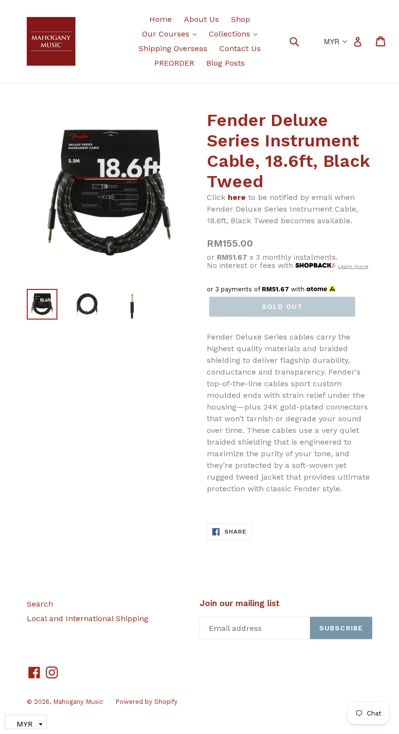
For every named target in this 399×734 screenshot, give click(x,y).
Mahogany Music (78, 701)
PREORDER (174, 63)
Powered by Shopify (146, 701)
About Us (201, 19)
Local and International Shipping (87, 618)
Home (160, 19)
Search (40, 604)
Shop (240, 19)
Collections (235, 33)
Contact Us (240, 48)
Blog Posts (225, 63)
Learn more (353, 266)
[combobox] (300, 41)
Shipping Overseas (173, 48)
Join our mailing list (240, 603)
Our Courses (171, 33)
